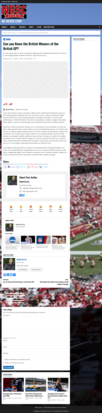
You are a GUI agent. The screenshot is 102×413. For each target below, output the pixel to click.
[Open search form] (99, 27)
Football (4, 27)
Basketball (22, 27)
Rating (5, 338)
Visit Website (22, 270)
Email (5, 347)
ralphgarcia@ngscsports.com (32, 188)
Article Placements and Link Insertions (55, 407)
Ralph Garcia (8, 58)
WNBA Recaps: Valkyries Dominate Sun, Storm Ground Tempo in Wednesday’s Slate (58, 247)
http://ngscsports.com (30, 191)
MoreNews (57, 411)
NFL (49, 243)
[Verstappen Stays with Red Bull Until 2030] (13, 385)
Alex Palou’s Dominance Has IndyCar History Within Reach (34, 395)
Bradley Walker (8, 398)
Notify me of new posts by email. (14, 363)
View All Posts (36, 270)
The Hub (39, 27)
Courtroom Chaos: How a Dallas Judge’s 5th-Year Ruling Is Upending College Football (12, 247)
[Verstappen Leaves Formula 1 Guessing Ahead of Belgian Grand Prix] (58, 385)
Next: (54, 282)
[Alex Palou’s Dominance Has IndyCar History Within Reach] (35, 385)
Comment (6, 315)
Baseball (12, 27)
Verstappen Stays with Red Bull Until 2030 (12, 395)
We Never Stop (12, 21)
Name (5, 341)
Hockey (31, 27)
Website (5, 353)
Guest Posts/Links (49, 27)
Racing (8, 39)
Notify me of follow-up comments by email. (17, 359)
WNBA (33, 243)
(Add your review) (49, 294)
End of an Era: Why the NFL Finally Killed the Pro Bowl (42, 246)
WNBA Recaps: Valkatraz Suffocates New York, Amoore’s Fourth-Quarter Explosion (28, 247)
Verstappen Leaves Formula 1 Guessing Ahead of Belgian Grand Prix (57, 396)
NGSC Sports (38, 407)
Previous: (18, 281)
